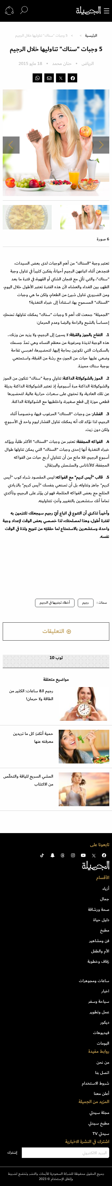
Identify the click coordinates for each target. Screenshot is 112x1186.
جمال (104, 898)
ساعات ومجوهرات (94, 980)
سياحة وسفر (98, 1001)
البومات (103, 1043)
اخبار (105, 991)
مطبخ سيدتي (98, 1123)
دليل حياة (101, 919)
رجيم (85, 603)
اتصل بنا (102, 1072)
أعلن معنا (101, 1093)
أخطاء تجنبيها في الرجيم (55, 603)
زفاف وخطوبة (98, 961)
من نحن (103, 1062)
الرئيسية (91, 35)
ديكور (104, 1022)
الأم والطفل (100, 951)
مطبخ (104, 930)
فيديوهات (101, 1032)
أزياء (105, 888)
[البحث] (24, 10)
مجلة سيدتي (99, 1112)
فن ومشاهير (99, 940)
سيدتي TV (100, 1133)
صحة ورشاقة (98, 909)
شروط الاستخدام (95, 1083)
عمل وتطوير (99, 1012)
